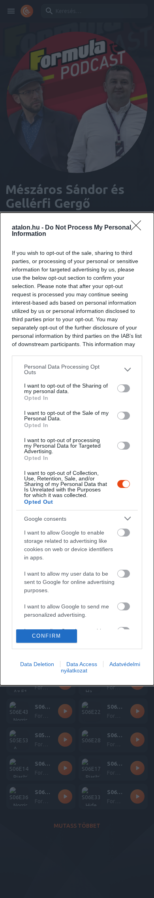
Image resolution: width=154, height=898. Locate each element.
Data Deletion (37, 664)
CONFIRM (46, 636)
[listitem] (77, 369)
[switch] (123, 388)
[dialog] (77, 449)
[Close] (138, 227)
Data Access (81, 664)
